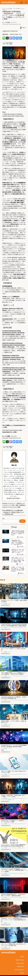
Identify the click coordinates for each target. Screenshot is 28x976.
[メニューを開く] (26, 2)
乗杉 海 (24, 27)
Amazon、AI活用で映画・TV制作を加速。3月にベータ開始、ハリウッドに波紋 (13, 796)
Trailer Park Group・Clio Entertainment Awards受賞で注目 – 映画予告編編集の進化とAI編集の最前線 (14, 625)
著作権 (2, 750)
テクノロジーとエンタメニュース (11, 24)
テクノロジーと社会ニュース (18, 847)
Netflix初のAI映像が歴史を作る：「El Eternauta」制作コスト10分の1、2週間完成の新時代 (13, 895)
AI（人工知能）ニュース (19, 8)
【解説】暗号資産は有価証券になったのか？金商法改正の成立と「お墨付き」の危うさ (17, 533)
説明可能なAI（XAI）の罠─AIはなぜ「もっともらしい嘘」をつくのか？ (17, 551)
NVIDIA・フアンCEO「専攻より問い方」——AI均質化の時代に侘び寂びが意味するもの (17, 569)
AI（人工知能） (9, 8)
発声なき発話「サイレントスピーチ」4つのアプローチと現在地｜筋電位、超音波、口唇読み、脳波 (17, 559)
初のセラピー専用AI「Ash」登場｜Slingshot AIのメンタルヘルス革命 (13, 772)
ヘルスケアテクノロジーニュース (19, 676)
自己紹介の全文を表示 (13, 498)
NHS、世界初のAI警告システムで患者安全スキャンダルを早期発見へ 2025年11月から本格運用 (13, 673)
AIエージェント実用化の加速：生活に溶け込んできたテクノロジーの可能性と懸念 (13, 944)
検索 (3, 518)
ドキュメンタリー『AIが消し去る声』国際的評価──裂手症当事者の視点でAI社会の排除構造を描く (13, 845)
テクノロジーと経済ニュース (8, 799)
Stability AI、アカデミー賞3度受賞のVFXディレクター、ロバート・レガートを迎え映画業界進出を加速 (13, 920)
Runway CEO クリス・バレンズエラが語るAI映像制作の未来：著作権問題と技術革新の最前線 (13, 746)
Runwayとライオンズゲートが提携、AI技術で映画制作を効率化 (14, 601)
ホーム (3, 8)
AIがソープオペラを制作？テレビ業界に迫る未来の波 (13, 649)
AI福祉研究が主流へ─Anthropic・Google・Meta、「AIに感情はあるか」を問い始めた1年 (17, 542)
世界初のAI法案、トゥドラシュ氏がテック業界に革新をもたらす (13, 722)
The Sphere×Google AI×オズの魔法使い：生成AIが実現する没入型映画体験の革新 (13, 697)
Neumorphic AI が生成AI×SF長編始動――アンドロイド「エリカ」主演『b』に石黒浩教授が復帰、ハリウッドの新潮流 (14, 870)
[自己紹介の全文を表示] (20, 498)
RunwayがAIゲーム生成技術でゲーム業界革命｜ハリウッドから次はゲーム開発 (14, 821)
